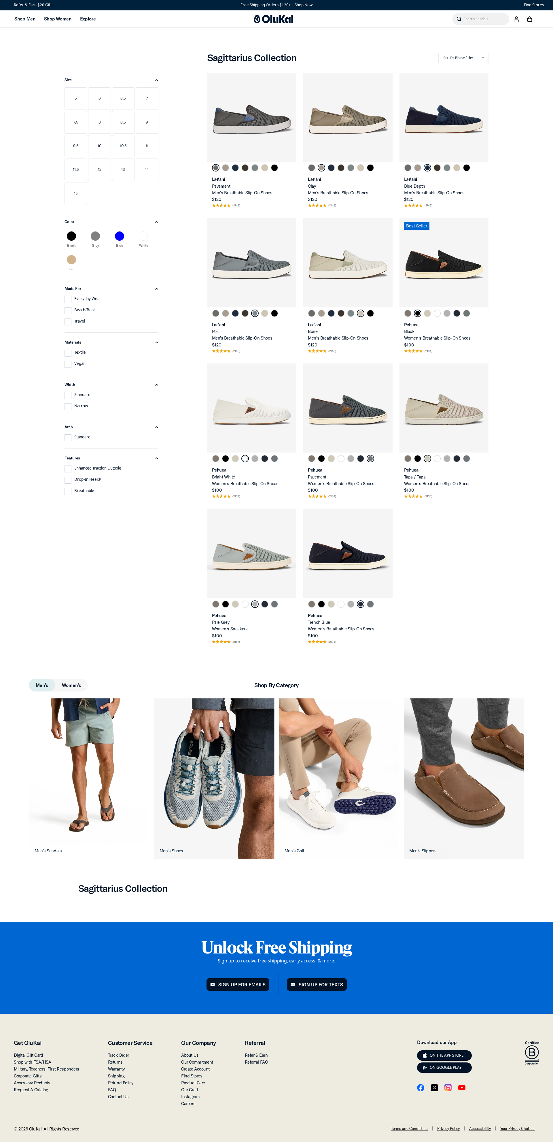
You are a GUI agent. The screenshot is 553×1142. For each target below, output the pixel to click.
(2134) (428, 351)
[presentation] (425, 1055)
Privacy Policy (448, 1128)
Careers (188, 1103)
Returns (115, 1062)
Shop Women (57, 19)
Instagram (190, 1096)
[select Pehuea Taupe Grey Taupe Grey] (408, 313)
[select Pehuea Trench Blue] (457, 313)
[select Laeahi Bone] (264, 168)
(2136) (428, 496)
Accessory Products (32, 1083)
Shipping (116, 1076)
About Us (189, 1055)
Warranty (116, 1069)
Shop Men (24, 19)
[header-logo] (273, 19)
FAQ (112, 1089)
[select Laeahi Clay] (225, 168)
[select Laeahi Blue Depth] (235, 168)
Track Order (118, 1055)
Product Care (193, 1083)
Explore (88, 19)
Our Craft (189, 1089)
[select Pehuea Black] (417, 313)
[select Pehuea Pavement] (466, 313)
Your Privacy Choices (517, 1128)
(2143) (236, 206)
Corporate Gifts (27, 1076)
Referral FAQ (256, 1062)
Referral (255, 1042)
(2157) (236, 642)
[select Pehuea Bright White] (437, 313)
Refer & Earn (256, 1055)
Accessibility (479, 1128)
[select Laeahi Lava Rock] (274, 168)
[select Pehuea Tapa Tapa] (427, 313)
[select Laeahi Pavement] (215, 168)
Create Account (195, 1069)
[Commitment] (532, 1053)
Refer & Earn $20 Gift (33, 4)
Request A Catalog (31, 1089)
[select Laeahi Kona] (245, 168)
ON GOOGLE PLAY (446, 1067)
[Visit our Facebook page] (420, 1087)
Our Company (198, 1042)
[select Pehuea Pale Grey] (447, 313)
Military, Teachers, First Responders (46, 1069)
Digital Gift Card (28, 1055)
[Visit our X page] (434, 1087)
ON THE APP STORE (446, 1055)
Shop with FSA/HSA (32, 1062)
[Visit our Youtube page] (461, 1087)
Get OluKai (27, 1042)
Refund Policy (120, 1083)
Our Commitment (197, 1062)
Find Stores (534, 4)
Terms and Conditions (409, 1128)
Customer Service (130, 1042)
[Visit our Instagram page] (448, 1087)
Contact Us (118, 1096)
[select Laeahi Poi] (255, 168)
